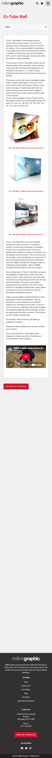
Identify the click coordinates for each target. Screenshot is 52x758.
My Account (26, 686)
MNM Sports (35, 756)
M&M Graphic (24, 756)
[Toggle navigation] (48, 3)
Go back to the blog (16, 386)
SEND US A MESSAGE (26, 735)
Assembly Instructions (26, 701)
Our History (26, 690)
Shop (26, 682)
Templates (26, 697)
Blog (26, 693)
